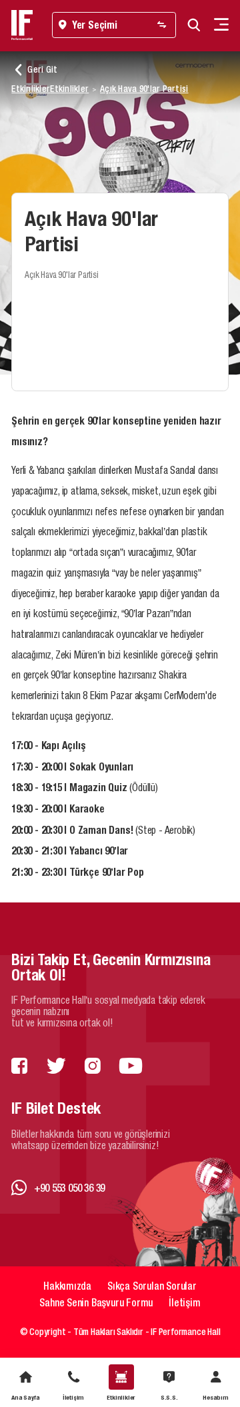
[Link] (19, 1066)
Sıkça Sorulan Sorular (152, 1286)
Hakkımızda (67, 1286)
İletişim (184, 1302)
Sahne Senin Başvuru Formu (96, 1302)
